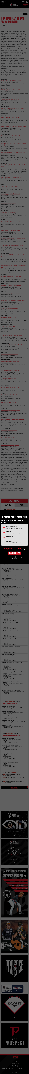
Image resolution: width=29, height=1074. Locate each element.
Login (13, 557)
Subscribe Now (14, 553)
